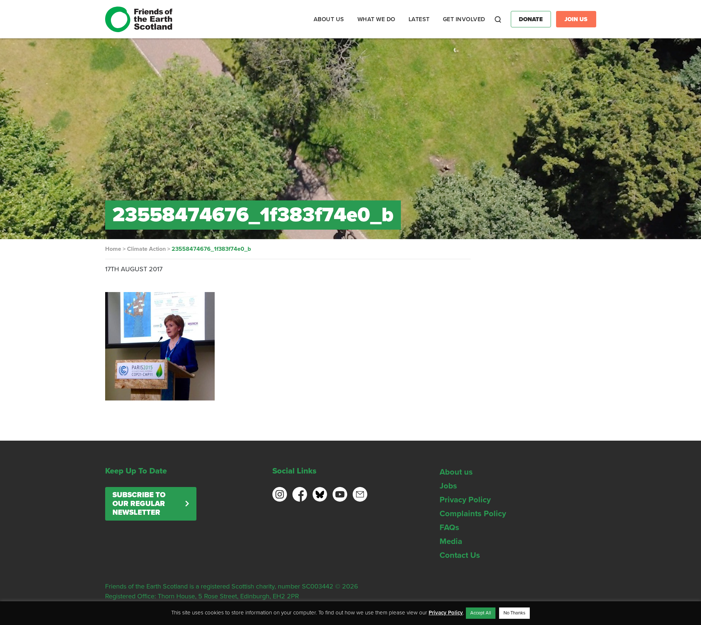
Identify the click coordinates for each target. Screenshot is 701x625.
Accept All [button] (480, 613)
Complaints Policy (473, 513)
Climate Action (146, 249)
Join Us (575, 19)
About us (456, 472)
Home (113, 249)
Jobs (448, 486)
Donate (531, 19)
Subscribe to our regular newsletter (138, 504)
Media (451, 541)
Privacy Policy (465, 500)
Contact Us (460, 555)
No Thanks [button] (514, 613)
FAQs (449, 527)
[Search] (498, 19)
